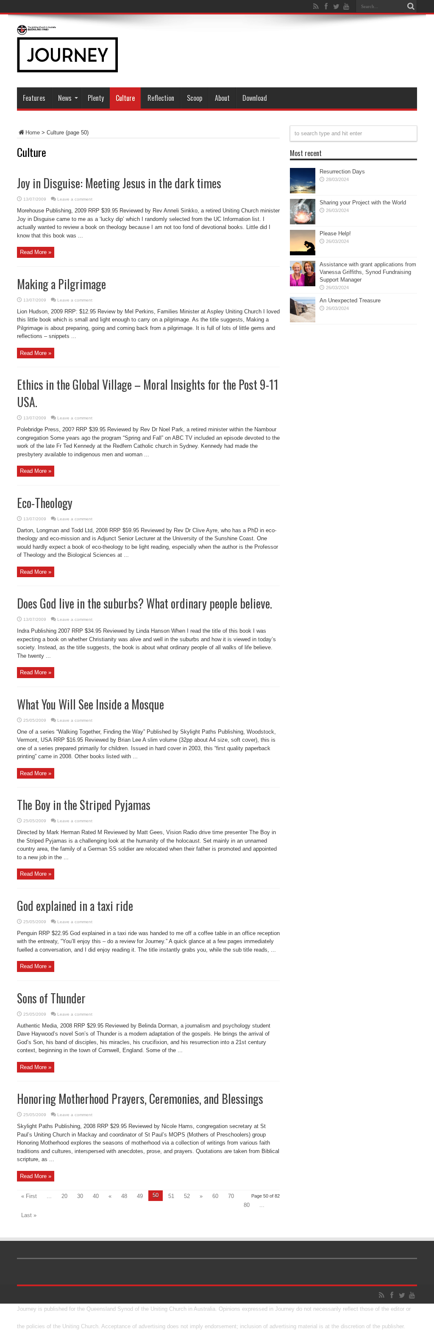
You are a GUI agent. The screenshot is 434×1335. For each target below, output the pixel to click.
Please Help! (335, 233)
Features (34, 98)
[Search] (410, 6)
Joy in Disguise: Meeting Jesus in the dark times (119, 183)
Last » (28, 1215)
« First (29, 1196)
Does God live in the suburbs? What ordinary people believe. (144, 603)
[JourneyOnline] (67, 66)
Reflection (160, 98)
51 (171, 1196)
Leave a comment (74, 199)
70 (231, 1196)
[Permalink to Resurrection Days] (302, 191)
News (65, 98)
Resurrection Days (342, 171)
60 (215, 1196)
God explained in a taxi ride (75, 905)
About (222, 98)
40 (96, 1196)
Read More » (35, 252)
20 (64, 1196)
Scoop (194, 98)
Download (254, 98)
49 (140, 1196)
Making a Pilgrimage (61, 284)
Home (32, 132)
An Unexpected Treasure (350, 300)
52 (187, 1196)
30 (80, 1196)
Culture (125, 98)
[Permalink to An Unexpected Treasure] (302, 320)
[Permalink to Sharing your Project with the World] (302, 222)
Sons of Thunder (51, 998)
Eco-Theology (44, 502)
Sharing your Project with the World (363, 202)
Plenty (96, 98)
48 (124, 1196)
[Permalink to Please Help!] (302, 253)
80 (247, 1205)
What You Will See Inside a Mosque (90, 704)
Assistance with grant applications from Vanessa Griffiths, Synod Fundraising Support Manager (368, 272)
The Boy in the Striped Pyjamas (83, 804)
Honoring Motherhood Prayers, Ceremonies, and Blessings (140, 1098)
